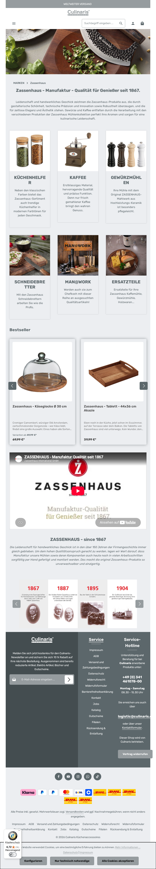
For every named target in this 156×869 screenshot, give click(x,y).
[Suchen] (121, 23)
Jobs (96, 704)
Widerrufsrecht (96, 679)
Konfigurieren (33, 861)
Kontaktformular (132, 727)
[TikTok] (97, 776)
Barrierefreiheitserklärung (97, 691)
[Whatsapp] (88, 776)
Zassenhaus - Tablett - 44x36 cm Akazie (110, 408)
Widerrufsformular (96, 685)
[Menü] (14, 23)
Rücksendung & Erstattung (96, 731)
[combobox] (99, 23)
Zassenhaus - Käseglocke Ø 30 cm (40, 406)
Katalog (96, 710)
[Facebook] (58, 776)
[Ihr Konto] (133, 23)
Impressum (96, 650)
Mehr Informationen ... (127, 847)
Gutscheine (96, 716)
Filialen (96, 722)
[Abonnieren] (69, 679)
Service (96, 639)
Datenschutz (96, 673)
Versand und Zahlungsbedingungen (96, 665)
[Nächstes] (144, 386)
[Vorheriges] (12, 386)
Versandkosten (75, 811)
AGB (96, 656)
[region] (78, 51)
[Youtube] (68, 776)
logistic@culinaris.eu (136, 717)
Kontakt (96, 698)
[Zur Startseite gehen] (78, 13)
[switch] (13, 854)
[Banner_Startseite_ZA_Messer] (78, 51)
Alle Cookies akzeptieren (118, 861)
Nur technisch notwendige (72, 861)
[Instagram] (78, 776)
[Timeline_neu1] (78, 604)
